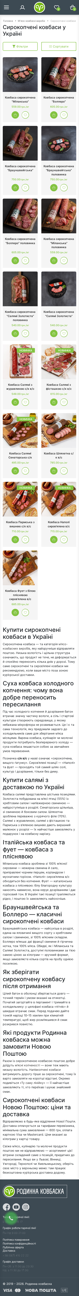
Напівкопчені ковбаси (45, 1069)
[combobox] (58, 46)
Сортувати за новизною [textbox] (60, 46)
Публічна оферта (13, 1247)
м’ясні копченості (27, 1065)
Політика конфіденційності (19, 1243)
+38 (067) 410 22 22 (16, 1255)
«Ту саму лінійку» (32, 1083)
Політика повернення (16, 1239)
